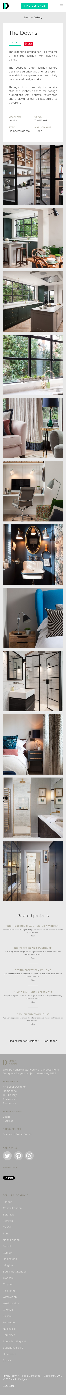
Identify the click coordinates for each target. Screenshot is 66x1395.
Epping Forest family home (33, 970)
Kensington (9, 1322)
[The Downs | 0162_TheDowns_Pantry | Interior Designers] (33, 175)
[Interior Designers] (6, 10)
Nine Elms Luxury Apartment (33, 992)
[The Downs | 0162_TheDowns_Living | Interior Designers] (33, 428)
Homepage (10, 1091)
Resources (9, 1103)
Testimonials (10, 1099)
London (7, 1202)
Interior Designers (20, 1379)
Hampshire (9, 1354)
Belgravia (8, 1214)
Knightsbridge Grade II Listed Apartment (33, 926)
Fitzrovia (8, 1220)
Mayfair (7, 1227)
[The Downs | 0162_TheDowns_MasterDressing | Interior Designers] (33, 871)
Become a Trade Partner (17, 1134)
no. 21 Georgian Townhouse (33, 948)
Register (8, 1120)
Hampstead (10, 1259)
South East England (14, 1341)
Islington (8, 1265)
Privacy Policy (9, 1375)
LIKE (15, 42)
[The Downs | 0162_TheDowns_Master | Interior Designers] (33, 744)
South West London (15, 1271)
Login (6, 1116)
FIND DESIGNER (34, 6)
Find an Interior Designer (23, 1041)
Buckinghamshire (13, 1347)
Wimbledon (10, 1297)
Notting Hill (9, 1328)
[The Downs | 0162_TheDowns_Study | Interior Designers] (33, 491)
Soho (6, 1233)
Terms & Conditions (30, 1375)
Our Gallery (9, 1095)
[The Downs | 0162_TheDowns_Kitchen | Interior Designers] (33, 301)
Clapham (8, 1278)
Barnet (7, 1246)
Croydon (8, 1284)
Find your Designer (14, 1086)
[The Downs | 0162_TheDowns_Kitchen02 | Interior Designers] (33, 238)
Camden (8, 1252)
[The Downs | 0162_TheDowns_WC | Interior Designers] (33, 554)
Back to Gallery (33, 17)
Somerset (9, 1335)
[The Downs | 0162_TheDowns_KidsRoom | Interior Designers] (33, 618)
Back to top (50, 1041)
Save (30, 43)
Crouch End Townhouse (33, 1014)
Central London (12, 1208)
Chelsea (8, 1309)
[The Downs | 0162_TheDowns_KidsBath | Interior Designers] (33, 681)
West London (11, 1303)
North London (11, 1240)
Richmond (9, 1290)
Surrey (7, 1360)
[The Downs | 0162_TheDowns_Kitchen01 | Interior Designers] (33, 365)
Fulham (7, 1316)
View (33, 936)
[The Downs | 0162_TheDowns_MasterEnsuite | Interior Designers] (33, 808)
